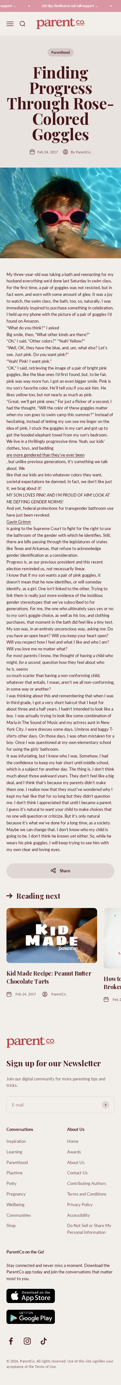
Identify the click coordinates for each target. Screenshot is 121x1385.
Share (65, 870)
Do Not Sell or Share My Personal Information (89, 1229)
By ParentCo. (81, 152)
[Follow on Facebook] (10, 1341)
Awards (74, 1151)
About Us (76, 1162)
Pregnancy (16, 1194)
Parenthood (60, 52)
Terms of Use (45, 1366)
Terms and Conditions (86, 1194)
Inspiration (16, 1141)
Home (72, 1141)
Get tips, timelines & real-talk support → (66, 6)
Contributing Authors (86, 1183)
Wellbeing (15, 1204)
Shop (10, 1225)
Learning (14, 1151)
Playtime (14, 1172)
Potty (11, 1183)
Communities (18, 1215)
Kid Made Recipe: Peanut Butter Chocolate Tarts (48, 977)
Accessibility (78, 1215)
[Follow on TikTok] (43, 1341)
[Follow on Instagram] (27, 1341)
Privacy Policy (80, 1204)
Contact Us (77, 1172)
